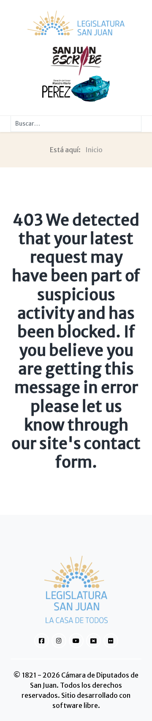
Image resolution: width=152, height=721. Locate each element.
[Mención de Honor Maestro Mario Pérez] (76, 88)
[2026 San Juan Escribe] (76, 60)
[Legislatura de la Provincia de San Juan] (76, 23)
